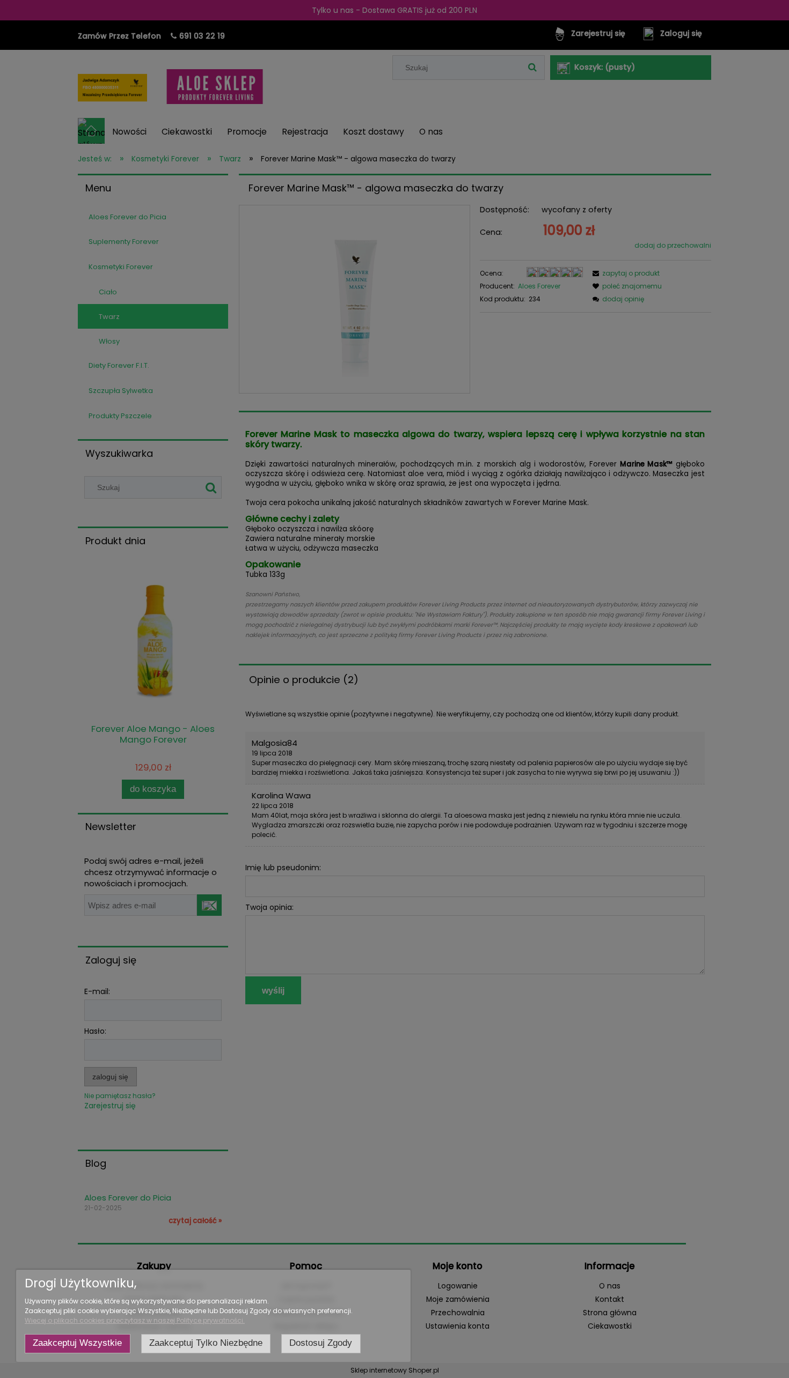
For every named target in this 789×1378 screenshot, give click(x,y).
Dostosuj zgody (320, 1343)
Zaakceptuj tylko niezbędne (205, 1343)
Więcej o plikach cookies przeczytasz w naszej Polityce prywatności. (135, 1320)
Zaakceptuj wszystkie (77, 1343)
